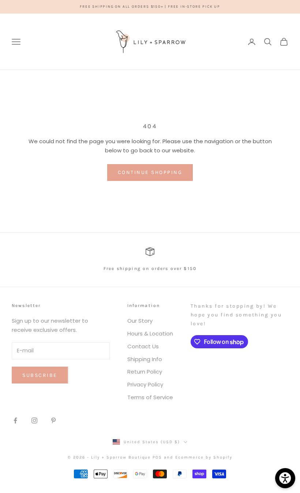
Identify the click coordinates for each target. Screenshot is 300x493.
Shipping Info (144, 359)
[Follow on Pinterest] (53, 420)
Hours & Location (150, 333)
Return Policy (144, 371)
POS (157, 457)
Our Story (140, 321)
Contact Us (143, 346)
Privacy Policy (145, 384)
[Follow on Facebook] (15, 420)
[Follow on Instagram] (34, 420)
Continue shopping (150, 172)
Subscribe (39, 375)
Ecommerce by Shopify (203, 457)
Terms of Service (150, 397)
